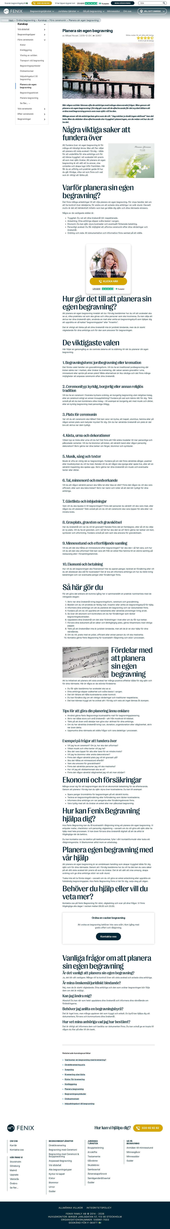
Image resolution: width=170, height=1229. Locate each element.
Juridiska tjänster (93, 1142)
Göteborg (15, 1166)
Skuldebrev (93, 1165)
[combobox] (152, 11)
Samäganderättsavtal (99, 1178)
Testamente (94, 1156)
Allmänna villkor (71, 1207)
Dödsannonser (72, 1099)
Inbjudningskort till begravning (79, 1103)
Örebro (13, 1183)
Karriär (13, 1145)
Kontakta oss (108, 936)
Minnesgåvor (133, 1152)
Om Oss (14, 1141)
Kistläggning (71, 1084)
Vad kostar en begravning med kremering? (85, 1060)
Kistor (52, 1178)
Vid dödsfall (55, 1165)
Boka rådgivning (123, 3)
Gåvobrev (93, 1160)
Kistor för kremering (75, 1079)
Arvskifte (92, 1152)
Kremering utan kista (75, 1074)
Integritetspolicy (99, 1207)
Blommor (53, 1182)
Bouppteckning (96, 1147)
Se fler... (14, 1187)
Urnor (52, 1187)
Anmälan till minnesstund (140, 1147)
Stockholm (15, 1161)
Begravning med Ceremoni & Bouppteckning (64, 1155)
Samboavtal (94, 1169)
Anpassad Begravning (60, 1161)
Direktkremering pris (75, 1064)
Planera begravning (74, 1089)
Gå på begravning (133, 1142)
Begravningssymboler (75, 1094)
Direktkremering (57, 1145)
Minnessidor (133, 1156)
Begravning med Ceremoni (63, 1149)
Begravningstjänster (61, 1141)
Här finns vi (16, 1157)
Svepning (69, 1069)
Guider (52, 1191)
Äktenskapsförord (97, 1173)
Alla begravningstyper (60, 1169)
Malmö (13, 1170)
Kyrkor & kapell (57, 1174)
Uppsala (14, 1174)
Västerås (14, 1179)
